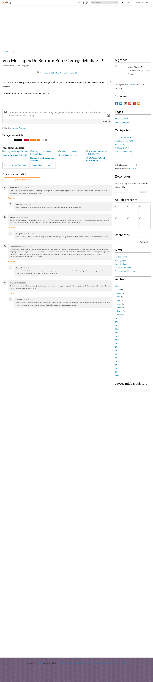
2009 (117, 375)
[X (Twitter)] (83, 2)
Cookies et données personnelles (102, 663)
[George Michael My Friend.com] (121, 71)
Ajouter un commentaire (22, 180)
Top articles (61, 663)
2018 (117, 343)
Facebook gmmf (121, 256)
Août (119, 289)
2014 (117, 357)
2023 (117, 325)
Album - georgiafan (122, 122)
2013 (117, 361)
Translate (132, 168)
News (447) (119, 144)
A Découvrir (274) (122, 148)
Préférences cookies (119, 663)
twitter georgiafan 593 (123, 260)
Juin (118, 296)
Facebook (116, 103)
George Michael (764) (123, 137)
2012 (117, 364)
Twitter (120, 103)
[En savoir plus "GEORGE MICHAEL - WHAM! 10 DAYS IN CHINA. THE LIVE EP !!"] (121, 211)
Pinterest (129, 103)
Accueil (5, 51)
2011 (117, 368)
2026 (117, 286)
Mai (118, 300)
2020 (117, 336)
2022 (117, 329)
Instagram (125, 103)
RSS (138, 103)
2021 (117, 332)
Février (120, 311)
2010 (117, 372)
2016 (117, 350)
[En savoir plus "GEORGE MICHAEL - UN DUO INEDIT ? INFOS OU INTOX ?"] (133, 223)
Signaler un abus (79, 663)
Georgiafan (131, 84)
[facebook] (79, 2)
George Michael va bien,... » (43, 165)
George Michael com (123, 267)
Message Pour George (20, 128)
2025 (117, 318)
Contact (13, 51)
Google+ (134, 103)
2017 (117, 347)
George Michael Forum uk (125, 271)
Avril (119, 304)
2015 (117, 354)
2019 (117, 339)
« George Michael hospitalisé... (16, 165)
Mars (119, 307)
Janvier (120, 314)
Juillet (119, 293)
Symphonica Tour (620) (124, 140)
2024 (117, 321)
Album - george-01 (122, 118)
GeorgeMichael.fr (121, 264)
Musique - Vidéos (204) (124, 151)
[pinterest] (86, 2)
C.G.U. (88, 663)
